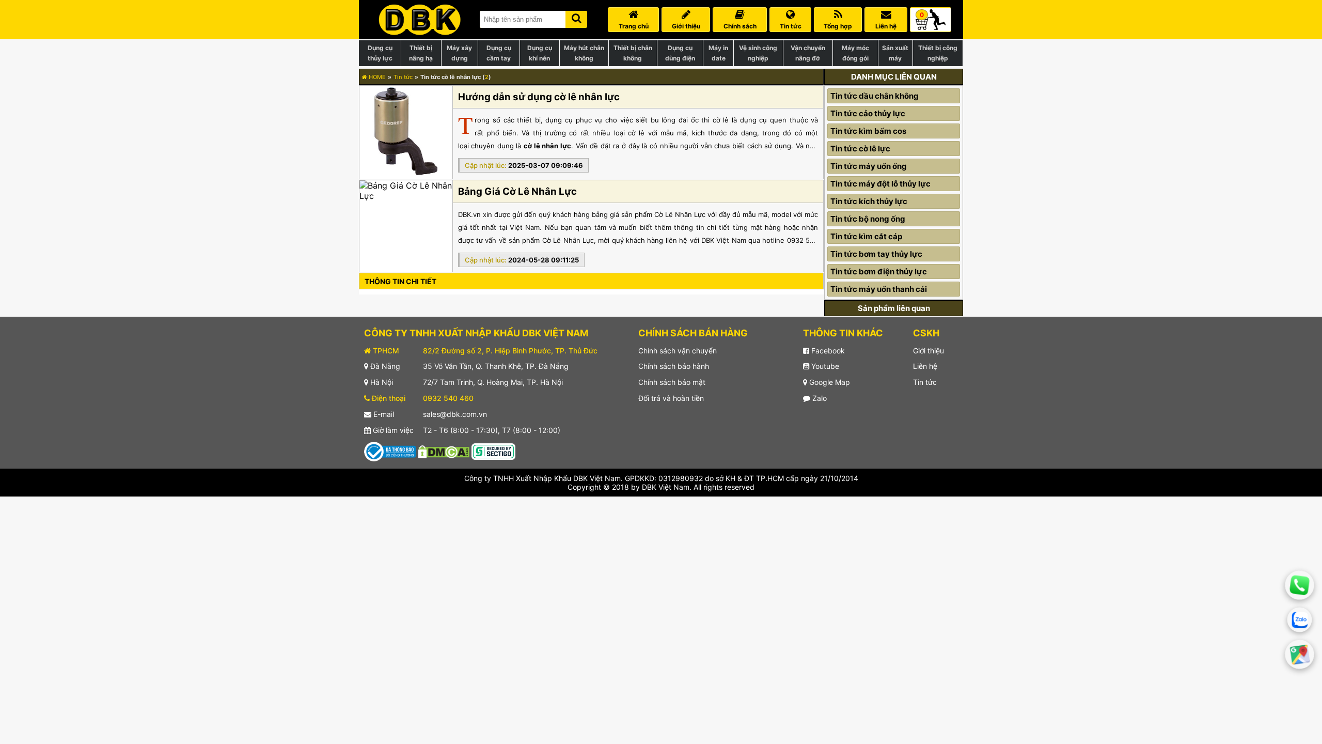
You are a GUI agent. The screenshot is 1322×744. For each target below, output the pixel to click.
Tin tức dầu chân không (874, 96)
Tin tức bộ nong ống (867, 219)
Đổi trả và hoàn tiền (671, 398)
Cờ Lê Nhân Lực (568, 240)
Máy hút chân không (584, 53)
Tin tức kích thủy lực (868, 201)
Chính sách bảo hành (673, 366)
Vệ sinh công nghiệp (758, 53)
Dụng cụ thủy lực (380, 53)
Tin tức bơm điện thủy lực (878, 271)
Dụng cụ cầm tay (498, 53)
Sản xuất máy (895, 53)
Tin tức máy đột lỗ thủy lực (880, 184)
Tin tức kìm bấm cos (868, 131)
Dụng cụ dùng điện (680, 53)
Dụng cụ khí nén (539, 53)
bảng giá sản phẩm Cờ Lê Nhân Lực (648, 214)
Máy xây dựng (459, 53)
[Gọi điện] (1299, 585)
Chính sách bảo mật (671, 382)
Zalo (818, 398)
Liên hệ (925, 366)
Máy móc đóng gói (855, 53)
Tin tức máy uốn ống (868, 166)
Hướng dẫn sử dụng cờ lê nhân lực (539, 97)
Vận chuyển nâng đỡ (808, 53)
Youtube (824, 366)
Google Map (828, 382)
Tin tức (403, 77)
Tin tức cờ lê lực (860, 148)
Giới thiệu (928, 350)
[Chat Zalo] (1299, 620)
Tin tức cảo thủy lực (867, 113)
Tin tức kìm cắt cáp (866, 236)
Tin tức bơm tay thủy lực (876, 254)
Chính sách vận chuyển (677, 350)
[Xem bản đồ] (1299, 654)
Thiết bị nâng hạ (421, 53)
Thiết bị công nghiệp (937, 53)
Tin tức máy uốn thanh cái (878, 289)
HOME (376, 77)
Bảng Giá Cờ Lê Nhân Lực (517, 191)
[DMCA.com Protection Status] (443, 450)
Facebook (827, 350)
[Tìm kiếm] (576, 17)
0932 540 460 (448, 398)
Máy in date (718, 53)
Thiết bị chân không (632, 53)
